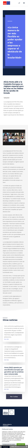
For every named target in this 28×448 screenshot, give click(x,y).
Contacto (5, 426)
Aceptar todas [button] (21, 444)
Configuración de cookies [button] (9, 444)
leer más (6, 339)
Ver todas (14, 396)
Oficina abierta (7, 424)
